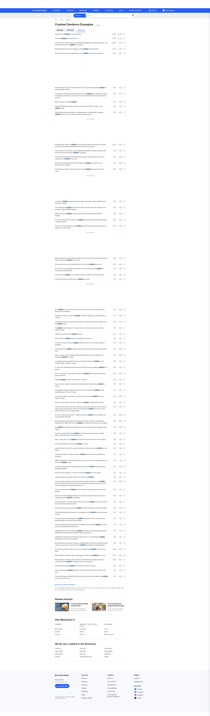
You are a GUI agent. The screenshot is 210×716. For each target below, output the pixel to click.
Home (56, 19)
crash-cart (82, 648)
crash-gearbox (108, 651)
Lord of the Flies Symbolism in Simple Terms (79, 605)
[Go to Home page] (40, 10)
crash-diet (82, 651)
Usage (83, 695)
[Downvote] (121, 34)
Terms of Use (111, 691)
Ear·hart (82, 634)
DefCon (82, 632)
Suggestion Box (138, 681)
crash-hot (82, 654)
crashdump (58, 624)
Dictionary (84, 678)
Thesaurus (84, 681)
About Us (110, 678)
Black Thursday (108, 634)
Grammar (84, 688)
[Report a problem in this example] (124, 34)
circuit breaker (108, 624)
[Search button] (133, 15)
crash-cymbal (59, 651)
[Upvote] (115, 34)
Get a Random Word (62, 686)
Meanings (60, 30)
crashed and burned (85, 657)
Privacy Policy (111, 681)
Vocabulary (84, 691)
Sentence (62, 19)
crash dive (58, 648)
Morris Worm (58, 629)
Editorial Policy (111, 685)
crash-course (108, 648)
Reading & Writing (86, 698)
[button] (152, 10)
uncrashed (83, 629)
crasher (106, 657)
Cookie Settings (112, 688)
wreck (106, 632)
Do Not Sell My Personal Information (113, 696)
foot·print (57, 632)
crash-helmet (59, 654)
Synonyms (70, 30)
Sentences (78, 15)
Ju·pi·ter (57, 634)
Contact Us (137, 678)
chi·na (106, 629)
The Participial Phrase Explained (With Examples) (116, 605)
